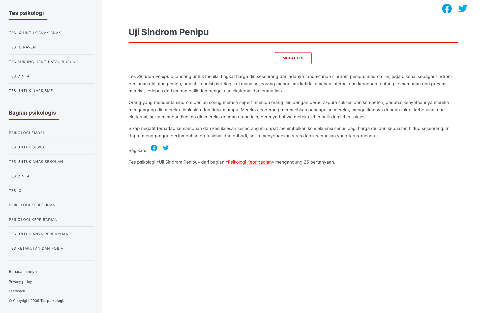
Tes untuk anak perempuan (39, 234)
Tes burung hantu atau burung (44, 62)
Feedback (17, 291)
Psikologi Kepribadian (250, 162)
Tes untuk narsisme (31, 90)
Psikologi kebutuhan (32, 205)
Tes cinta (19, 76)
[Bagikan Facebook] (154, 148)
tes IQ (15, 190)
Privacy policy (20, 281)
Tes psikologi (51, 300)
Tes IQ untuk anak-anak (35, 33)
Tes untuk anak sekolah (36, 161)
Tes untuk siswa (27, 147)
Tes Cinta (19, 176)
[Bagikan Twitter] (166, 148)
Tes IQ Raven (22, 47)
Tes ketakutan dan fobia (36, 248)
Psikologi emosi (26, 133)
